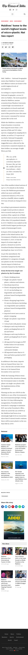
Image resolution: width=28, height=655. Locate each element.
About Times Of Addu (7, 647)
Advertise (15, 647)
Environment (5, 21)
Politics (18, 634)
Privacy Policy (22, 647)
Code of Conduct (9, 648)
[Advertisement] (14, 611)
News (11, 21)
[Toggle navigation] (12, 14)
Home (6, 634)
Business (4, 637)
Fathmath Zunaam (8, 43)
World (10, 640)
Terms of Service (18, 648)
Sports (12, 637)
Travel (16, 640)
